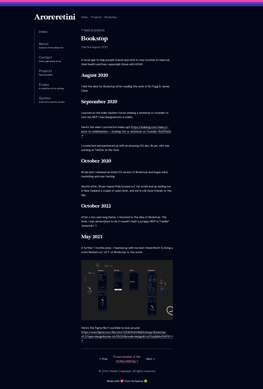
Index (84, 17)
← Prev (103, 359)
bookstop (110, 17)
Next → (150, 359)
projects (96, 17)
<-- (93, 30)
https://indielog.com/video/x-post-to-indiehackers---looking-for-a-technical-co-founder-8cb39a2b (126, 131)
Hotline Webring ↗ (127, 361)
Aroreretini (55, 17)
